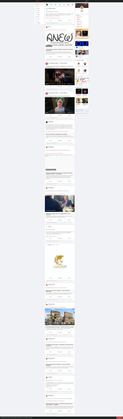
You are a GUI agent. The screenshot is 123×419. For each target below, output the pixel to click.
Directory (79, 113)
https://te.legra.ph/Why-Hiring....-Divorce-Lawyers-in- (55, 400)
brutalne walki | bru (79, 94)
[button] (51, 1)
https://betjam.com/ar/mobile (51, 385)
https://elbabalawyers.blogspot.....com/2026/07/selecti (55, 194)
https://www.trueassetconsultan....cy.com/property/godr (56, 361)
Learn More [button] (30, 417)
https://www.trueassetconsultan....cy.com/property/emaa (56, 287)
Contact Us (84, 113)
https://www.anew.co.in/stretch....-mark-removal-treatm (56, 29)
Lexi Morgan (80, 55)
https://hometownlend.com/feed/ (54, 18)
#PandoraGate (85, 104)
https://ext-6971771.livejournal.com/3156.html (54, 153)
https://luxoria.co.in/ (53, 236)
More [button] (87, 113)
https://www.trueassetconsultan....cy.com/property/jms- (56, 307)
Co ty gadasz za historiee (82, 83)
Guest (82, 10)
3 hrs (49, 122)
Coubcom (80, 46)
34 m (49, 9)
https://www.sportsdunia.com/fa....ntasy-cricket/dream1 (58, 131)
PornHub (78, 104)
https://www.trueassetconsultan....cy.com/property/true (56, 341)
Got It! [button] (120, 417)
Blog (81, 113)
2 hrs (49, 27)
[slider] (54, 83)
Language (87, 110)
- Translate (51, 9)
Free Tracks (85, 94)
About (76, 113)
